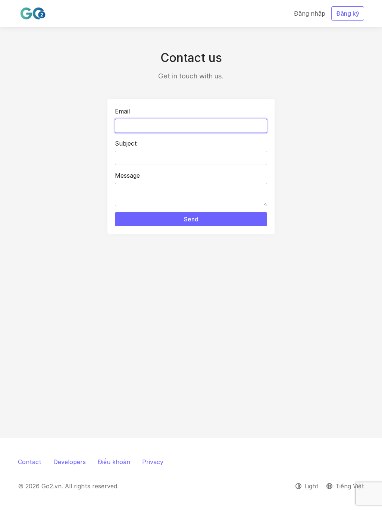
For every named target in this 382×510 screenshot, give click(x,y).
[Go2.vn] (33, 13)
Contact (29, 462)
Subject (126, 143)
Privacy (152, 462)
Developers (69, 462)
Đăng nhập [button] (309, 13)
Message (127, 175)
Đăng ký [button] (347, 13)
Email (122, 111)
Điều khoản (114, 462)
